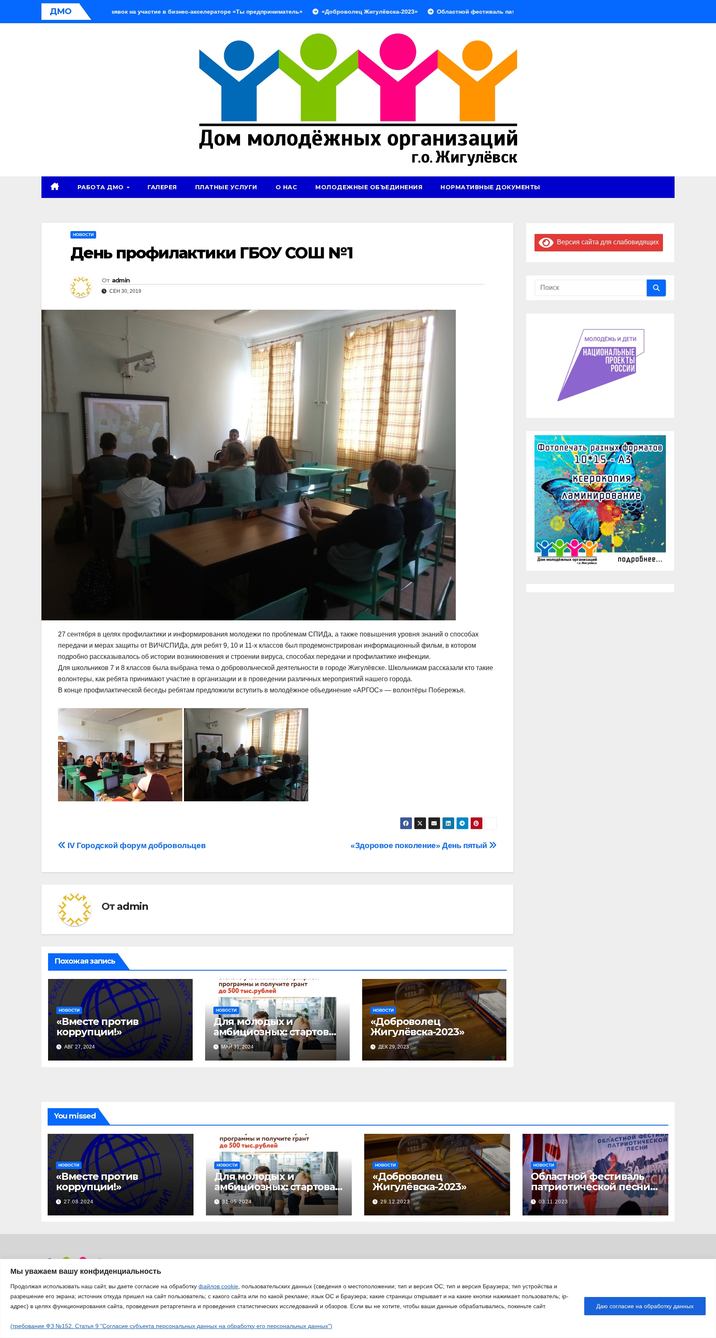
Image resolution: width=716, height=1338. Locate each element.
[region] (358, 1298)
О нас (287, 187)
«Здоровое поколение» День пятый (420, 845)
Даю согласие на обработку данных (645, 1306)
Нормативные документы (490, 187)
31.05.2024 (237, 1202)
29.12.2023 (395, 1202)
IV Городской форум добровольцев (136, 845)
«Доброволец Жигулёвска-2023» (417, 1026)
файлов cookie (218, 1286)
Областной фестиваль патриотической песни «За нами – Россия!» (590, 1186)
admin (121, 280)
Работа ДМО (101, 187)
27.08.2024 (79, 1202)
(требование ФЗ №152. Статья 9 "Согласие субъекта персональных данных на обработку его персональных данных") (171, 1326)
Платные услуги (226, 187)
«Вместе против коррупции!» (97, 1026)
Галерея (162, 187)
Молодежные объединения (368, 187)
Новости (83, 234)
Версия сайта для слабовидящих (606, 242)
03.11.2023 (553, 1202)
